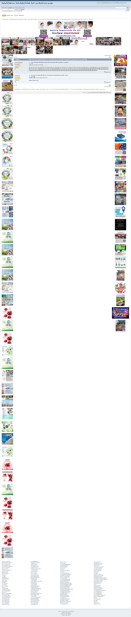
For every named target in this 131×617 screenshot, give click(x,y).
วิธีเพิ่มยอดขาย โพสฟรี (64, 602)
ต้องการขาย (4, 592)
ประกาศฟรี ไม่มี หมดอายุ (6, 595)
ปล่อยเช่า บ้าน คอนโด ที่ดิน (6, 593)
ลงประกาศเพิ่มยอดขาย (98, 592)
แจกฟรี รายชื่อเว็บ (34, 584)
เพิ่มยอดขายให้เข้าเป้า (98, 570)
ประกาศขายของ (4, 583)
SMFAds (63, 612)
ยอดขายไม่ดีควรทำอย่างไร (98, 580)
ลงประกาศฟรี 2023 (5, 603)
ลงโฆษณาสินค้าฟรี (5, 573)
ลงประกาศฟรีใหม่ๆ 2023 (35, 577)
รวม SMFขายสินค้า (34, 570)
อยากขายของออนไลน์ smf (64, 573)
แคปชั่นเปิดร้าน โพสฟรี (64, 600)
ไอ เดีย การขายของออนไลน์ (65, 576)
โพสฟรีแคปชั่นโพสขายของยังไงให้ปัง (66, 589)
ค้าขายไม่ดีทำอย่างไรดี (35, 566)
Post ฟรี (95, 597)
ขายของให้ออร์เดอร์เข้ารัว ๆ (65, 592)
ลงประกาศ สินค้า (34, 572)
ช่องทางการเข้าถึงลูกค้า (6, 567)
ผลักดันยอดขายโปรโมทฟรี (98, 575)
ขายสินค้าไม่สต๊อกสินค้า (64, 565)
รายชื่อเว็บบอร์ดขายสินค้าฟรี (36, 588)
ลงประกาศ (4, 587)
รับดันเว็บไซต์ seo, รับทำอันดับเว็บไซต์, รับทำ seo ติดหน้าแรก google (27, 3)
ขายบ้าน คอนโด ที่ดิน (5, 594)
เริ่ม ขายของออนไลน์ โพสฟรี (65, 579)
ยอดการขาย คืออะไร (97, 585)
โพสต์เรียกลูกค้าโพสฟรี (64, 595)
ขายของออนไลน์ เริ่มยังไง (35, 600)
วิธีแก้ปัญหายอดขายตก (98, 564)
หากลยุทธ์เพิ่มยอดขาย (34, 561)
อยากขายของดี (62, 563)
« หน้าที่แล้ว (106, 55)
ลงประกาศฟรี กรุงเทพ (5, 599)
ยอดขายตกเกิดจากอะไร (98, 581)
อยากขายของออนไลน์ (34, 598)
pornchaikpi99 (18, 62)
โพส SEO (95, 601)
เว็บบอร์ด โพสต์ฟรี (34, 573)
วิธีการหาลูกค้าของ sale (6, 563)
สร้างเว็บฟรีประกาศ (34, 604)
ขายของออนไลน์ (33, 595)
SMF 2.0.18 (60, 611)
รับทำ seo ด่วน (62, 568)
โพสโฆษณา (4, 582)
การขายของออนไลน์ (34, 603)
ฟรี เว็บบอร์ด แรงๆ (34, 592)
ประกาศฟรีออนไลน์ (34, 571)
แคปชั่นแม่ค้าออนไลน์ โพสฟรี (65, 591)
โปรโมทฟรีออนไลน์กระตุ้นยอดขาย (100, 590)
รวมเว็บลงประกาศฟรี (5, 604)
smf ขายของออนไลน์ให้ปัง (64, 596)
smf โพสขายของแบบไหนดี (65, 587)
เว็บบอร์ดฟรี (96, 571)
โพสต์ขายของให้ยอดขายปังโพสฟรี (66, 584)
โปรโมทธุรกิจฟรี (34, 578)
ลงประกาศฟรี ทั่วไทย (5, 600)
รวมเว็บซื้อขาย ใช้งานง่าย (6, 589)
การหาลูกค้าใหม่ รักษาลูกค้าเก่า (7, 566)
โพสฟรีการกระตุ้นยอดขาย (98, 587)
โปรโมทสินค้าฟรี (34, 579)
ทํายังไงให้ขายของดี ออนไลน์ (7, 562)
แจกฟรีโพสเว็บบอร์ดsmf (35, 586)
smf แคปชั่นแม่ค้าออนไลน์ (64, 590)
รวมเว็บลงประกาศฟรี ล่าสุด (7, 570)
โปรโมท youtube (34, 583)
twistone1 (17, 75)
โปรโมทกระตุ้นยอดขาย (98, 589)
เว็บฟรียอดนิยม (4, 581)
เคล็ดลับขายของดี (34, 565)
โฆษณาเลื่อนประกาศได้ (35, 594)
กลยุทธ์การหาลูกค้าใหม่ (6, 561)
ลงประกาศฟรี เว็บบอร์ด (35, 589)
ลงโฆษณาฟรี (96, 602)
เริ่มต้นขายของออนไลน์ (35, 599)
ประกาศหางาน (4, 584)
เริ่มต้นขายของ (96, 565)
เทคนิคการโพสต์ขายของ (64, 581)
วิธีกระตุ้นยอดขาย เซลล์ (98, 563)
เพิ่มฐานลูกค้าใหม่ (5, 568)
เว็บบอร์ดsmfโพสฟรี (34, 587)
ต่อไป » (110, 55)
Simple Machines (71, 611)
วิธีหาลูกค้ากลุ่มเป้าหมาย (6, 565)
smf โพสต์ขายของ (63, 597)
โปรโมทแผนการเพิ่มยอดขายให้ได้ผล (100, 578)
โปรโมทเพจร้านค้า (97, 603)
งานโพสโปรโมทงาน (34, 567)
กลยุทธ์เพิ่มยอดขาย (34, 563)
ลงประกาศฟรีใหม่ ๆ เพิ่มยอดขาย (99, 595)
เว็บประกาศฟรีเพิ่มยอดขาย (98, 596)
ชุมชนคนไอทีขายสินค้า (35, 576)
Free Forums (68, 612)
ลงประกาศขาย (4, 579)
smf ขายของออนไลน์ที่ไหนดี (65, 580)
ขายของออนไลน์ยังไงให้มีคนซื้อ (65, 564)
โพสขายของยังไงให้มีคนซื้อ (64, 586)
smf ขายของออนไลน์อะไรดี (65, 570)
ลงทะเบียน (23, 7)
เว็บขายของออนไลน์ (63, 578)
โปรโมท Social (33, 582)
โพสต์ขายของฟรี (5, 572)
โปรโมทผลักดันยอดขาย (98, 576)
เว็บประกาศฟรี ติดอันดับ (6, 597)
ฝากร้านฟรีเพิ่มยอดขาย (98, 594)
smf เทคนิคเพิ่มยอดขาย (64, 603)
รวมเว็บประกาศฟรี (5, 571)
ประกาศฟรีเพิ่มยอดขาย (98, 591)
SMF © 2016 (65, 611)
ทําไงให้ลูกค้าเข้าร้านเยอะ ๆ (35, 562)
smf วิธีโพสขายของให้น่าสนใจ (65, 601)
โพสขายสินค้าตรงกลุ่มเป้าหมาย (36, 593)
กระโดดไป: (84, 92)
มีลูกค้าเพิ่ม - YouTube (98, 574)
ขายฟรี (95, 584)
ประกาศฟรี (4, 576)
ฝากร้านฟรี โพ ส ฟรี (5, 598)
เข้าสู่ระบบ (17, 7)
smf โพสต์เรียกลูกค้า (63, 594)
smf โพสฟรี (62, 569)
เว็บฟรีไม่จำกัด (4, 577)
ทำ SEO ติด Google (5, 578)
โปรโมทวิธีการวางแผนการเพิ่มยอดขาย (100, 579)
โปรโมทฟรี (96, 573)
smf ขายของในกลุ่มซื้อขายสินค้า (65, 585)
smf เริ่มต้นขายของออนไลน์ (65, 575)
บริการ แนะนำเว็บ (5, 586)
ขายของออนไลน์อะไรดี (98, 568)
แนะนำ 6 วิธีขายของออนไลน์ (36, 597)
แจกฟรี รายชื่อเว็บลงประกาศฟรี (36, 581)
